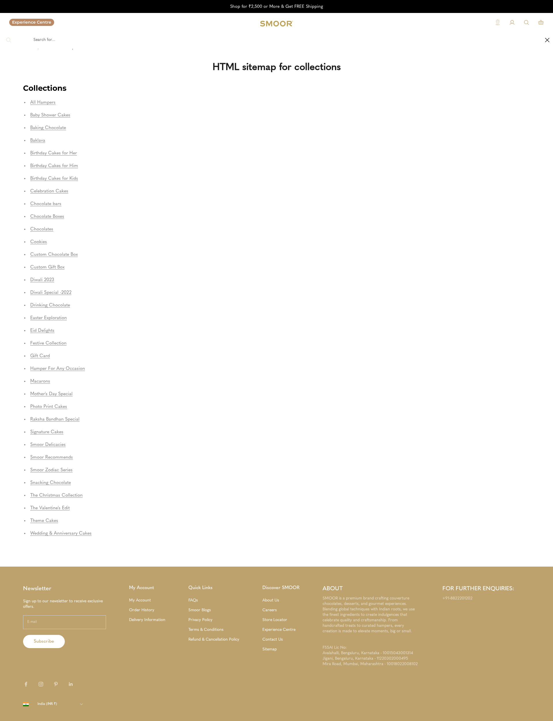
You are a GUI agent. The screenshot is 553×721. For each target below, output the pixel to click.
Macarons (40, 381)
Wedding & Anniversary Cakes (61, 533)
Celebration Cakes (49, 191)
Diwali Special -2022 (50, 292)
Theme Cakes (44, 520)
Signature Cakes (46, 432)
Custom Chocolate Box (54, 254)
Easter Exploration (48, 318)
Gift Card (40, 356)
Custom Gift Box (47, 267)
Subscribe (44, 641)
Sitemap (269, 649)
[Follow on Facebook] (26, 684)
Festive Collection (48, 343)
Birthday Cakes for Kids (54, 178)
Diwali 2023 (42, 280)
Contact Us (272, 639)
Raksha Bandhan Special (54, 419)
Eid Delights (42, 330)
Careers (269, 610)
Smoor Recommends (51, 457)
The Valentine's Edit (50, 508)
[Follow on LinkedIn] (71, 684)
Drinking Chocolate (50, 305)
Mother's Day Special (51, 394)
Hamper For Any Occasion (57, 368)
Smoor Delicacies (48, 444)
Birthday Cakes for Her (53, 153)
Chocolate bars (45, 204)
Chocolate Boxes (47, 216)
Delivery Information (147, 620)
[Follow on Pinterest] (56, 684)
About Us (270, 600)
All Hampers (43, 102)
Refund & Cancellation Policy (213, 639)
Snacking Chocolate (50, 482)
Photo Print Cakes (48, 406)
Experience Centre (31, 22)
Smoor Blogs (199, 610)
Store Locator (274, 620)
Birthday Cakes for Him (54, 166)
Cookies (38, 242)
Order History (141, 610)
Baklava (37, 140)
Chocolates (41, 229)
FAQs (193, 600)
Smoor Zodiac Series (51, 470)
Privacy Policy (200, 620)
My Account (140, 600)
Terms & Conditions (206, 630)
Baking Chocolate (48, 128)
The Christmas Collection (56, 495)
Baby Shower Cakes (50, 115)
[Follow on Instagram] (41, 684)
